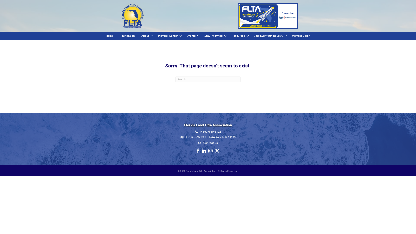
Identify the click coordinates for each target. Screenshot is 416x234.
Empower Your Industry (268, 35)
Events (191, 35)
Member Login (301, 35)
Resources (238, 35)
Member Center (168, 35)
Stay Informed (213, 35)
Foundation (127, 35)
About (145, 35)
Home (109, 35)
